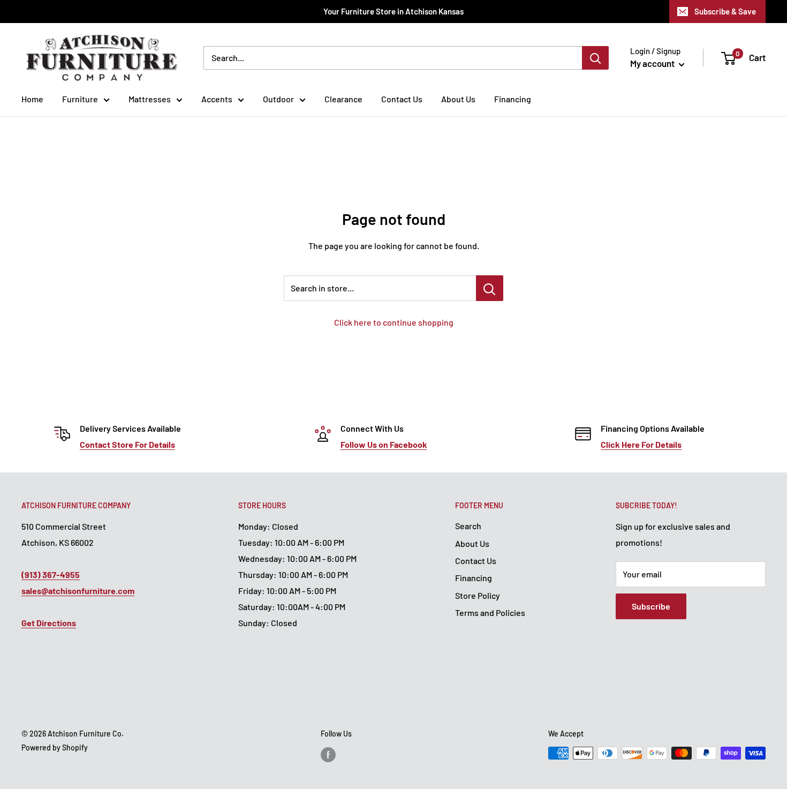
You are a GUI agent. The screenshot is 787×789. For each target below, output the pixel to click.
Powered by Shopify (54, 747)
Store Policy (477, 595)
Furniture (80, 99)
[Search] (595, 58)
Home (32, 99)
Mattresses (149, 99)
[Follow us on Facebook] (328, 754)
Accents (216, 99)
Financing (512, 99)
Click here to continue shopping (393, 322)
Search (468, 526)
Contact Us (401, 99)
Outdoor (278, 99)
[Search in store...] (489, 288)
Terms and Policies (490, 612)
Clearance (343, 99)
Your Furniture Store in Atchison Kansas (393, 11)
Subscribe (651, 606)
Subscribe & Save (725, 11)
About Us (458, 99)
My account (653, 63)
